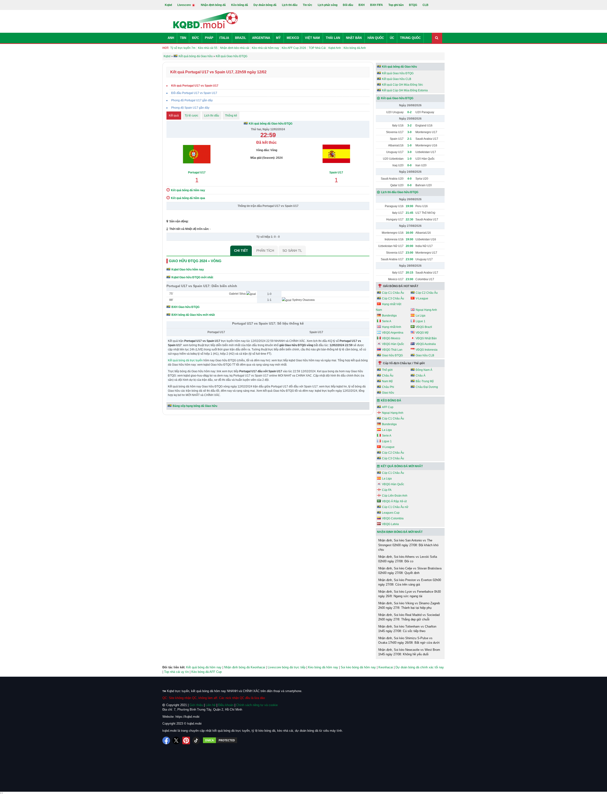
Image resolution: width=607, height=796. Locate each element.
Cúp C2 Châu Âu (427, 292)
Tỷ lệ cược (191, 115)
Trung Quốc (410, 38)
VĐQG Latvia (390, 524)
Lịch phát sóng (327, 5)
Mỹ (278, 38)
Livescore (184, 5)
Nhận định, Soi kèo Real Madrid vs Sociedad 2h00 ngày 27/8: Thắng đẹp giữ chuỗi (409, 617)
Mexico (293, 38)
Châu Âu (387, 375)
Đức (195, 38)
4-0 (409, 178)
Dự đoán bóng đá (264, 5)
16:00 (409, 232)
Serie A (386, 321)
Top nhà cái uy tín (176, 672)
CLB (425, 5)
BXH (362, 5)
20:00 (409, 246)
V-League (422, 298)
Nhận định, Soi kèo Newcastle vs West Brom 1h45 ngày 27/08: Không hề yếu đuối (409, 652)
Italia (224, 38)
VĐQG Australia (426, 344)
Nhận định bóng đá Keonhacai (244, 667)
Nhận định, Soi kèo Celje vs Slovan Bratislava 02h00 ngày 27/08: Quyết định (409, 571)
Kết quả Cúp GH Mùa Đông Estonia (405, 90)
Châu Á (420, 375)
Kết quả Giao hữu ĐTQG (398, 73)
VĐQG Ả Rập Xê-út (394, 501)
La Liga (420, 315)
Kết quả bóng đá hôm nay (203, 667)
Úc (392, 38)
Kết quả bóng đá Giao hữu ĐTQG (270, 123)
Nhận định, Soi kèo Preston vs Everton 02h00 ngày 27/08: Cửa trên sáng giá (409, 582)
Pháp (209, 38)
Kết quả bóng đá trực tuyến (185, 360)
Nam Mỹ (387, 381)
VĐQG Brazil (424, 327)
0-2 (409, 112)
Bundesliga (389, 315)
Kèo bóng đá (239, 5)
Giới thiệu (196, 705)
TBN (183, 38)
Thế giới (387, 370)
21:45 (409, 212)
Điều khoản (226, 705)
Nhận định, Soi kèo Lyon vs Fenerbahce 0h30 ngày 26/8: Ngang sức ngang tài (409, 594)
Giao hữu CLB (425, 355)
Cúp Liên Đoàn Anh (394, 495)
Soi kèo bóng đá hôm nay (358, 667)
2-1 (409, 138)
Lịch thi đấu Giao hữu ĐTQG (399, 192)
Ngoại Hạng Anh (426, 310)
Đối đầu (348, 5)
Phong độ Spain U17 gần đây (190, 107)
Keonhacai (385, 667)
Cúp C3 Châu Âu (393, 298)
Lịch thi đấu (289, 5)
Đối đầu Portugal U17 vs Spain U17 (194, 93)
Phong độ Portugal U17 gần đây (192, 100)
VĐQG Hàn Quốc (393, 344)
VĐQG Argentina (392, 332)
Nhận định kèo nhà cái (234, 48)
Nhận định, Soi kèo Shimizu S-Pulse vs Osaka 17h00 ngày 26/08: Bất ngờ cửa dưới (409, 640)
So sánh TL (292, 250)
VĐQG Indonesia (426, 349)
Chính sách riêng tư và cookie (257, 705)
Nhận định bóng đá (213, 5)
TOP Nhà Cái (317, 48)
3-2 (409, 125)
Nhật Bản (354, 38)
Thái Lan (333, 38)
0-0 (409, 165)
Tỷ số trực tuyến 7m (182, 48)
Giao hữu (388, 392)
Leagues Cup (391, 512)
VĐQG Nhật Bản (426, 338)
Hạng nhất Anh (391, 327)
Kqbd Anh (334, 48)
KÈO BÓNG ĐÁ (391, 400)
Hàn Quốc (376, 38)
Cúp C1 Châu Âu (393, 292)
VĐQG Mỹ (422, 332)
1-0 (409, 145)
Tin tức (307, 5)
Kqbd (168, 5)
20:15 (409, 272)
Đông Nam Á (424, 370)
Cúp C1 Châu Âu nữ (395, 507)
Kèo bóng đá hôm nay (323, 667)
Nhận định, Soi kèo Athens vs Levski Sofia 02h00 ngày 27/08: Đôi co (407, 559)
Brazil (240, 38)
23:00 (409, 252)
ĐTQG (413, 5)
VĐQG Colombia (393, 518)
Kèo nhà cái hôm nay (265, 48)
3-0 (409, 132)
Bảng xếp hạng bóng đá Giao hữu (195, 406)
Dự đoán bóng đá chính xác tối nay (419, 667)
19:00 (409, 206)
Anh (171, 38)
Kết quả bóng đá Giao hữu (399, 66)
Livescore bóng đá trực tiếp (286, 667)
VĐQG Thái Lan (392, 349)
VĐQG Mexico (391, 338)
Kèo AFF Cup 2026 (294, 48)
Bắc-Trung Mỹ (425, 381)
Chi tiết (241, 250)
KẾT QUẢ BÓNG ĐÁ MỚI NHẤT (402, 466)
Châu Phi (388, 387)
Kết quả (174, 115)
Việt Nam (312, 38)
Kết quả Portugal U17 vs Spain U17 (194, 85)
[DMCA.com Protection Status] (220, 740)
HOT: (165, 48)
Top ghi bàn (396, 5)
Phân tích (265, 250)
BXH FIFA (376, 5)
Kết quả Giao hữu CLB (396, 79)
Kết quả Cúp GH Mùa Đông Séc (402, 84)
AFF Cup (387, 407)
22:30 (409, 219)
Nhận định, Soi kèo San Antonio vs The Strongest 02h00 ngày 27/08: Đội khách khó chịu (408, 545)
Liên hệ (211, 705)
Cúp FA (386, 490)
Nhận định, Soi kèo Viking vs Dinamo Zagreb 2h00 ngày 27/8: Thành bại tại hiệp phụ (409, 605)
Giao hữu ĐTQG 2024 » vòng (195, 261)
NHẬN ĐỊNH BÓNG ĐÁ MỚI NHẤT (400, 532)
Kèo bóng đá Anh (355, 48)
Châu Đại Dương (427, 387)
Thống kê (231, 115)
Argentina (261, 38)
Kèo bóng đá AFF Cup (206, 672)
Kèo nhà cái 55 (207, 48)
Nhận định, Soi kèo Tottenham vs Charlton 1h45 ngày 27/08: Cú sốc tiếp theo (407, 629)
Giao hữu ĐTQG (392, 355)
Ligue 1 (420, 321)
